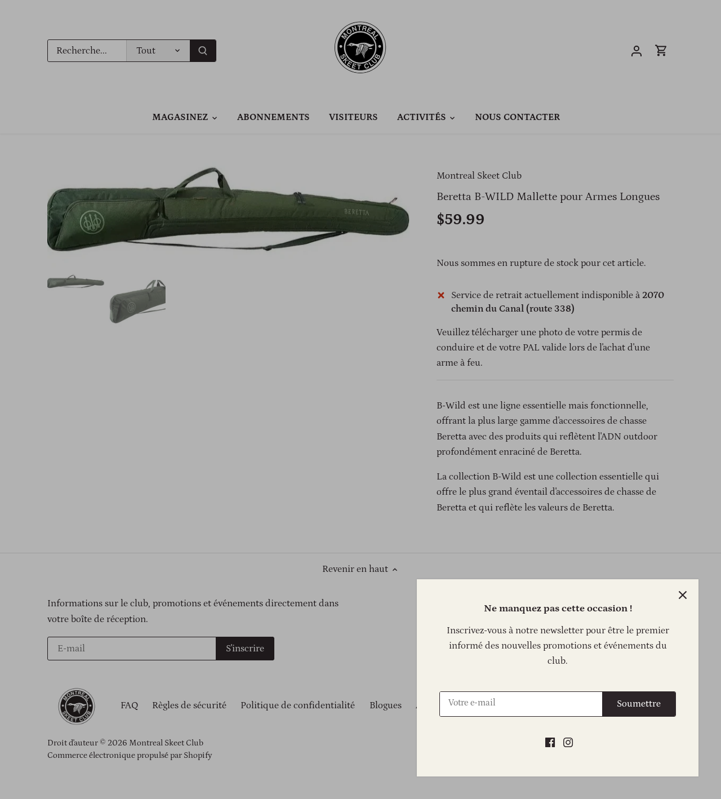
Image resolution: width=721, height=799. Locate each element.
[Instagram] (568, 742)
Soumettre (639, 703)
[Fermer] (682, 595)
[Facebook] (550, 742)
